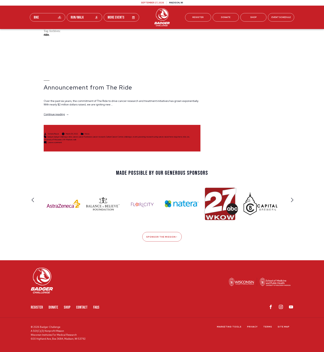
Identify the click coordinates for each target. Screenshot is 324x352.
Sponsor (195, 33)
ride (184, 136)
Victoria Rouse (53, 133)
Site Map (284, 326)
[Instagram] (281, 307)
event (135, 136)
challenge (128, 136)
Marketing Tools (229, 326)
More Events (116, 17)
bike (70, 136)
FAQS (96, 307)
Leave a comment (55, 142)
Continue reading (56, 114)
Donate (225, 17)
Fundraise (109, 33)
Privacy (252, 326)
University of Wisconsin (53, 139)
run (188, 136)
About (214, 33)
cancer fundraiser (85, 136)
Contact (82, 307)
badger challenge (61, 136)
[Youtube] (291, 307)
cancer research (99, 136)
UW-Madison (67, 139)
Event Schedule (281, 17)
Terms (267, 326)
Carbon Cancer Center (114, 136)
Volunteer (172, 33)
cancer (75, 136)
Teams (130, 33)
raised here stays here (173, 136)
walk (74, 139)
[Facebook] (271, 307)
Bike (36, 17)
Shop (253, 17)
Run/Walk (77, 17)
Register (198, 17)
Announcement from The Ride (88, 87)
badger (50, 136)
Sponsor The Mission (161, 237)
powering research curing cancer (151, 136)
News (87, 133)
